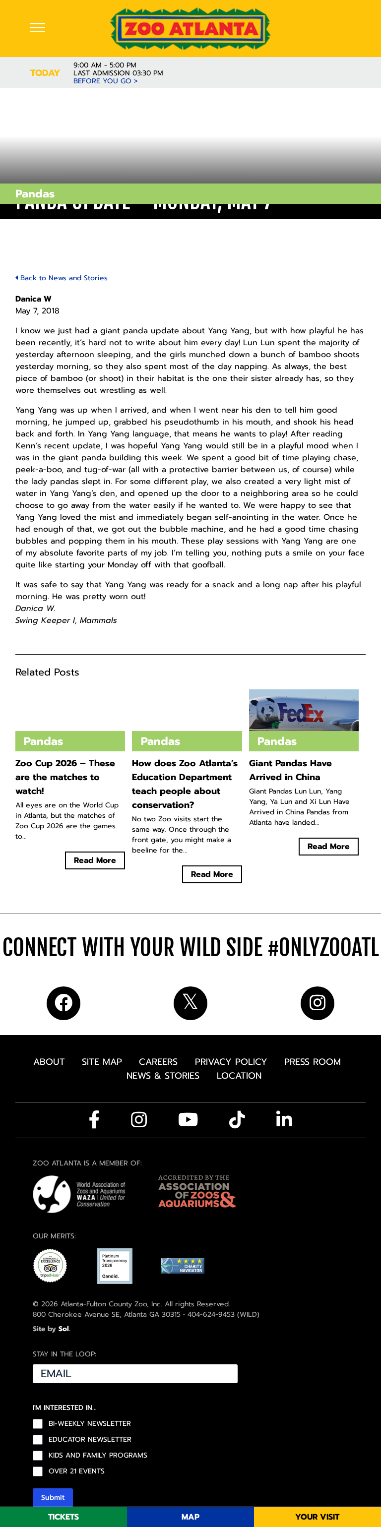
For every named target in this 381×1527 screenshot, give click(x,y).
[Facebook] (94, 1120)
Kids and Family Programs (98, 1456)
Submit (52, 1497)
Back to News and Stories (63, 278)
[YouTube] (188, 1120)
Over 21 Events (77, 1471)
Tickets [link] (63, 1517)
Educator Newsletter (90, 1440)
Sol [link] (64, 1329)
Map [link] (190, 1517)
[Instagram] (139, 1120)
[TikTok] (237, 1120)
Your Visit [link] (317, 1517)
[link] (190, 28)
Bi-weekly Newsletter (90, 1424)
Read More (95, 860)
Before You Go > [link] (105, 81)
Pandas (35, 193)
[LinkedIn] (284, 1120)
